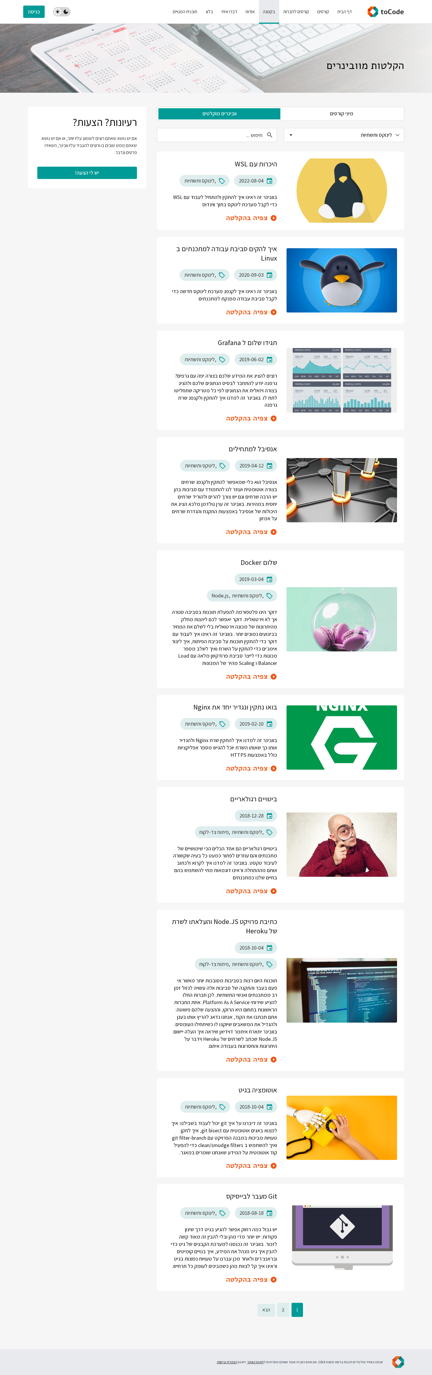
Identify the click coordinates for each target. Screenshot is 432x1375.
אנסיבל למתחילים (253, 448)
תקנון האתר (255, 1362)
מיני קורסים (341, 113)
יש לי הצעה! (87, 172)
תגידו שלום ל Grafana (247, 342)
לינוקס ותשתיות (199, 180)
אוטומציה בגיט (258, 1089)
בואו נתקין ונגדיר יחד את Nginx (235, 707)
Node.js (220, 595)
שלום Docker (259, 562)
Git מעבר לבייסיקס (251, 1196)
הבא (266, 1310)
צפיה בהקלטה (247, 217)
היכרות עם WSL (256, 163)
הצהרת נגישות (227, 1362)
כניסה (34, 11)
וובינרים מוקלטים (219, 113)
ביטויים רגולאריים (253, 798)
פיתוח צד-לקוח (214, 832)
